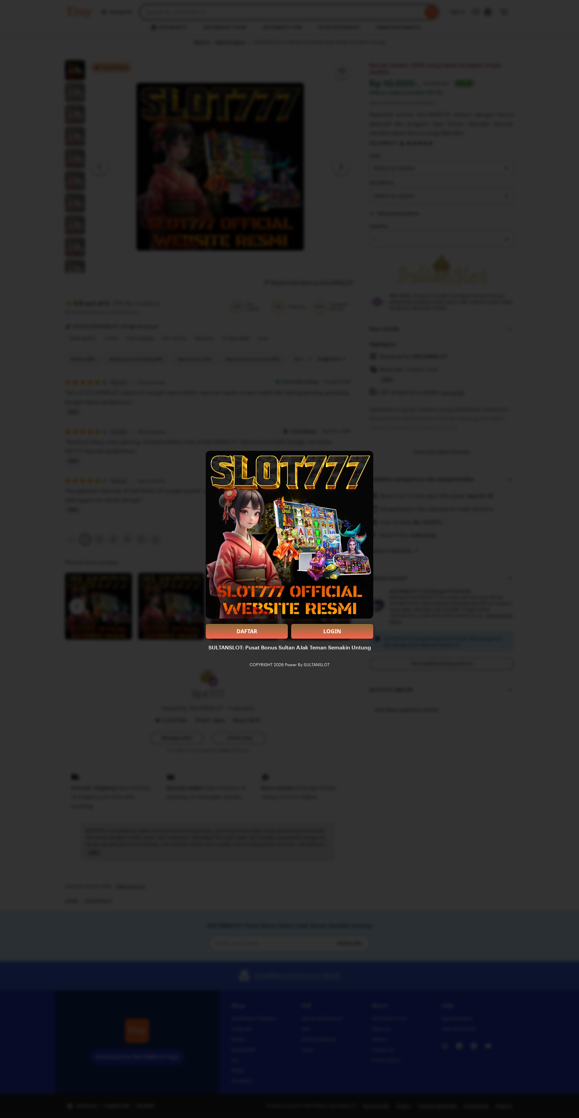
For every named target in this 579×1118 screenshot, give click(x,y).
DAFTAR (247, 631)
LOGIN (332, 631)
